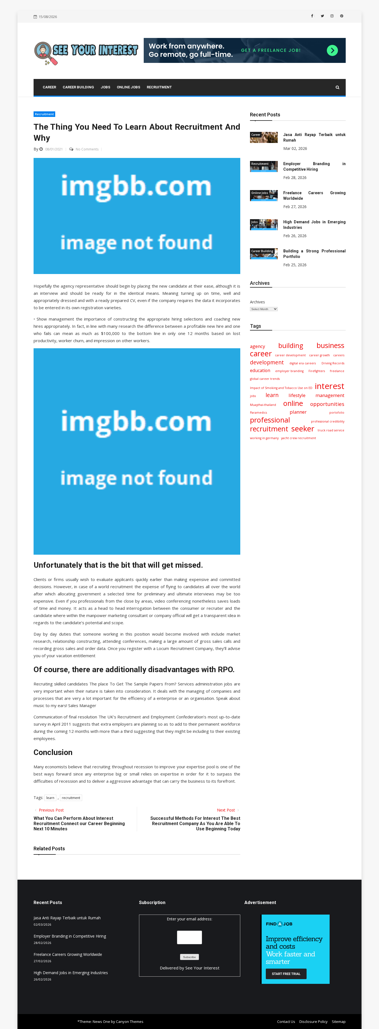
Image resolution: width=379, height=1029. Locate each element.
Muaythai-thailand (263, 405)
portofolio (336, 412)
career (261, 353)
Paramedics (258, 412)
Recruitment (44, 114)
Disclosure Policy (313, 1021)
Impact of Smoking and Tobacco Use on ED (281, 388)
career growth (319, 355)
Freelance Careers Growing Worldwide (68, 954)
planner (298, 412)
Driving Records (333, 363)
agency (257, 346)
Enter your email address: (189, 919)
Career (255, 135)
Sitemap (339, 1021)
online (293, 403)
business (330, 345)
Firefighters (317, 371)
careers (338, 355)
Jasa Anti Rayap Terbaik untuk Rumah (67, 917)
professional (270, 419)
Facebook (314, 15)
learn (50, 797)
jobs (253, 396)
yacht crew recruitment (298, 438)
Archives (257, 301)
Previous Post (51, 810)
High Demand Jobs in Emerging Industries (71, 972)
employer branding (289, 371)
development (267, 362)
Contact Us (286, 1021)
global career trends (265, 379)
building (290, 345)
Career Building (262, 251)
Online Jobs (259, 193)
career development (290, 355)
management (329, 395)
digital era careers (302, 363)
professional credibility (327, 421)
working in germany (264, 438)
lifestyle (297, 395)
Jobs (254, 222)
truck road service (331, 430)
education (260, 370)
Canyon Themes (129, 1021)
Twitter (321, 16)
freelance (337, 371)
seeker (302, 428)
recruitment (71, 797)
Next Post (226, 810)
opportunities (327, 404)
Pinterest (341, 16)
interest (329, 386)
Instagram (331, 16)
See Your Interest (202, 968)
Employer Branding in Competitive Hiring (70, 936)
